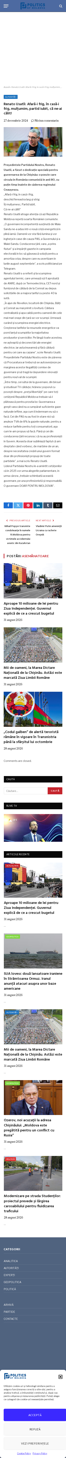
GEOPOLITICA (12, 936)
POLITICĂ (10, 1159)
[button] (60, 1377)
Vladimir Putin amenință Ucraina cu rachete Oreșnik (49, 530)
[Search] (60, 6)
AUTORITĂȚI (10, 97)
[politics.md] (33, 6)
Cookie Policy (24, 1453)
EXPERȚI (9, 1275)
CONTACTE (11, 1318)
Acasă (7, 87)
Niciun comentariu (47, 120)
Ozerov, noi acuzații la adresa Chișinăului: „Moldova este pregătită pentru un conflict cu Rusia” (29, 1127)
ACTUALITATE (12, 866)
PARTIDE (9, 1311)
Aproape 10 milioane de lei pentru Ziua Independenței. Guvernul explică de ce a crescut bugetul (31, 609)
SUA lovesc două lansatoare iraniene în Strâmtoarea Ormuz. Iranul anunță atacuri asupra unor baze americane (33, 981)
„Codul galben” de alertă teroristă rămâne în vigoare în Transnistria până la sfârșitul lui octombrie (31, 737)
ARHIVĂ (9, 1304)
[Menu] (6, 6)
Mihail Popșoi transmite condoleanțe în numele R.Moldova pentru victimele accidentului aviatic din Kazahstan (17, 534)
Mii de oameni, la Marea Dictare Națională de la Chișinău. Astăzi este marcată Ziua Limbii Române (33, 673)
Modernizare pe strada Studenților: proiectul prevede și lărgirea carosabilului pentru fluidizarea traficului (32, 1203)
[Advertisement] (33, 49)
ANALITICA (11, 1261)
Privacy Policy (40, 1453)
